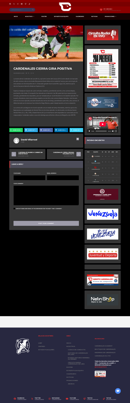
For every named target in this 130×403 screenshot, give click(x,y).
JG (105, 152)
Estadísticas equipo (61, 16)
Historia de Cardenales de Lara (78, 353)
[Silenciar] (113, 131)
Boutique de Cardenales (105, 349)
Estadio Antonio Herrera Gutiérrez (78, 358)
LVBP (40, 343)
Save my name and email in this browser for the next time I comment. (39, 208)
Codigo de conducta (76, 350)
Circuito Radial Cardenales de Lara (76, 363)
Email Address (51, 173)
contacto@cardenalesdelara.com (112, 10)
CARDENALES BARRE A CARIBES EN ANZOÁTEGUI (30, 153)
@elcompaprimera (101, 367)
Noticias (94, 16)
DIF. (117, 152)
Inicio (16, 16)
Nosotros (28, 16)
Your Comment (18, 183)
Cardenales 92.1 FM (102, 356)
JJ (102, 152)
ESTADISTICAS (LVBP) (46, 350)
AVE (113, 152)
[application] (102, 124)
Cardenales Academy (103, 346)
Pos (88, 152)
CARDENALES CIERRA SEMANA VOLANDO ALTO (63, 153)
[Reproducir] (89, 131)
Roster (44, 16)
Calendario (80, 16)
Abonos (71, 384)
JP (109, 152)
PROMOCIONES (109, 16)
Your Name (17, 173)
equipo (95, 152)
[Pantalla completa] (116, 131)
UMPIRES (41, 346)
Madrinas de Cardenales (105, 352)
